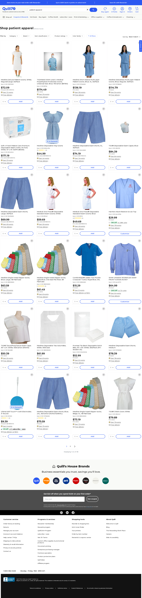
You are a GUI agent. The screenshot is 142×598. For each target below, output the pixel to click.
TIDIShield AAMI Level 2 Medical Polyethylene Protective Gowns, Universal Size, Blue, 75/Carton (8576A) (52, 82)
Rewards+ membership (46, 524)
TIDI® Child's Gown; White (119, 412)
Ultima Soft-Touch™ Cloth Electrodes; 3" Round (16, 413)
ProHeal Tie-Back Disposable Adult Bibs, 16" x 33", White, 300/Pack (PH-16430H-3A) (87, 348)
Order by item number (79, 534)
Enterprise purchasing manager (49, 549)
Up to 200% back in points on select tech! (71, 2)
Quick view (16, 71)
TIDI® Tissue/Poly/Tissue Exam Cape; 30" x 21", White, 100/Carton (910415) (16, 347)
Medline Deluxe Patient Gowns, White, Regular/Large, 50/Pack (16, 81)
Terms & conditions (35, 588)
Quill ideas (41, 560)
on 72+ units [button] (122, 290)
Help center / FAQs (10, 537)
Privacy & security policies (12, 548)
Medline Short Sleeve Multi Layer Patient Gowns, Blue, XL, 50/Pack (86, 81)
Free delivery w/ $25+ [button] (82, 293)
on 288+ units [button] (122, 222)
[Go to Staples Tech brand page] (86, 481)
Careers (109, 534)
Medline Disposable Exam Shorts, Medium (122, 347)
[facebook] (73, 512)
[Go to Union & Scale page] (96, 481)
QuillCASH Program (44, 530)
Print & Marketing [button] (80, 17)
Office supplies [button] (96, 17)
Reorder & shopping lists (80, 524)
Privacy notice (49, 588)
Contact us (7, 551)
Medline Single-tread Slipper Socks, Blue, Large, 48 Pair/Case (15, 279)
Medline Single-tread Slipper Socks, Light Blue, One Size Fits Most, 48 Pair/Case (51, 280)
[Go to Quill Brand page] (36, 481)
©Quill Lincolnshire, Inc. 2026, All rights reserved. (30, 580)
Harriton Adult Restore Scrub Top (122, 212)
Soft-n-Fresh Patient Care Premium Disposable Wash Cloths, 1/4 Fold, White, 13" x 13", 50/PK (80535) (15, 148)
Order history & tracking (11, 524)
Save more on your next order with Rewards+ (23, 2)
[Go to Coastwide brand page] (46, 481)
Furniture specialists (45, 553)
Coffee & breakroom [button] (114, 17)
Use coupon (92, 499)
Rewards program (44, 527)
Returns (6, 527)
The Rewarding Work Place (115, 530)
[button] (87, 9)
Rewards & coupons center (81, 537)
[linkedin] (67, 512)
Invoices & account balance (13, 534)
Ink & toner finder (78, 527)
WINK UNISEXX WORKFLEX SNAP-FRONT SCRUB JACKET (123, 279)
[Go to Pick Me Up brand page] (56, 481)
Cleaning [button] (129, 17)
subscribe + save (66, 17)
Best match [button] (134, 37)
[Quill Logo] (8, 9)
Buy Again (42, 17)
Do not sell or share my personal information (99, 588)
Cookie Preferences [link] (77, 588)
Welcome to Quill (112, 524)
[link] (31, 42)
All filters (92, 36)
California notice (62, 588)
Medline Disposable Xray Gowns (50, 146)
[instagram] (61, 512)
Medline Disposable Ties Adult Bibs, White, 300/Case (51, 347)
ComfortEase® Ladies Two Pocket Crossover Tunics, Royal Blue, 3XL (87, 279)
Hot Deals (33, 17)
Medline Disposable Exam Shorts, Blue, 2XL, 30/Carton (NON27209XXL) (53, 413)
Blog (107, 527)
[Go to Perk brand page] (66, 481)
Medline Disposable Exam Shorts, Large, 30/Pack (14, 213)
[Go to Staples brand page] (76, 481)
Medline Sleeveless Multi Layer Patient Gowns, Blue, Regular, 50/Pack (124, 81)
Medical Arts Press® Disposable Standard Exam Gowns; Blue (86, 213)
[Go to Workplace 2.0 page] (106, 481)
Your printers (76, 530)
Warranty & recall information (13, 544)
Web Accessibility (112, 537)
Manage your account (11, 530)
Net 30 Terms (42, 537)
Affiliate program (43, 563)
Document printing (44, 546)
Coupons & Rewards (20, 17)
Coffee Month (53, 17)
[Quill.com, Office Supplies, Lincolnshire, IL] (9, 579)
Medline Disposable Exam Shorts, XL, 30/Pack (88, 147)
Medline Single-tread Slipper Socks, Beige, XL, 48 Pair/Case (87, 413)
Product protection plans (46, 556)
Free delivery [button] (7, 95)
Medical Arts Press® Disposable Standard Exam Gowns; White (50, 213)
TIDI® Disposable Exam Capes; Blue (123, 146)
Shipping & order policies (12, 541)
